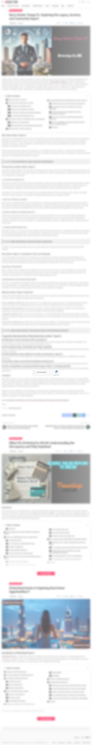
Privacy (55, 375)
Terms (57, 375)
